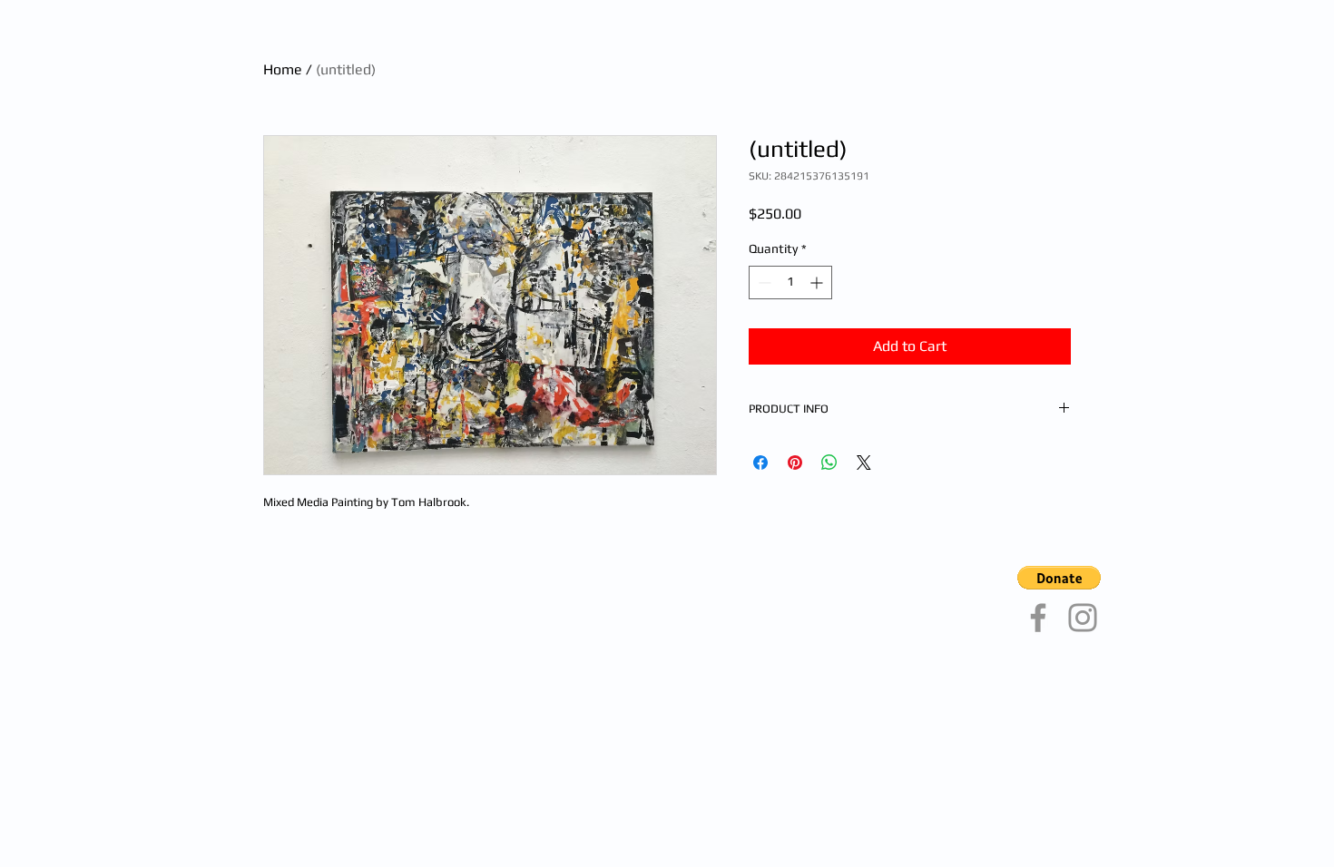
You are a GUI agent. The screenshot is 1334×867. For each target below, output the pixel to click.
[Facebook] (1038, 618)
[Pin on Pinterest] (795, 462)
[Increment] (818, 282)
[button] (1059, 577)
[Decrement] (762, 282)
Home (282, 69)
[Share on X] (864, 462)
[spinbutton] (790, 282)
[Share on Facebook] (760, 462)
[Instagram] (1083, 618)
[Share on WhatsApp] (829, 462)
